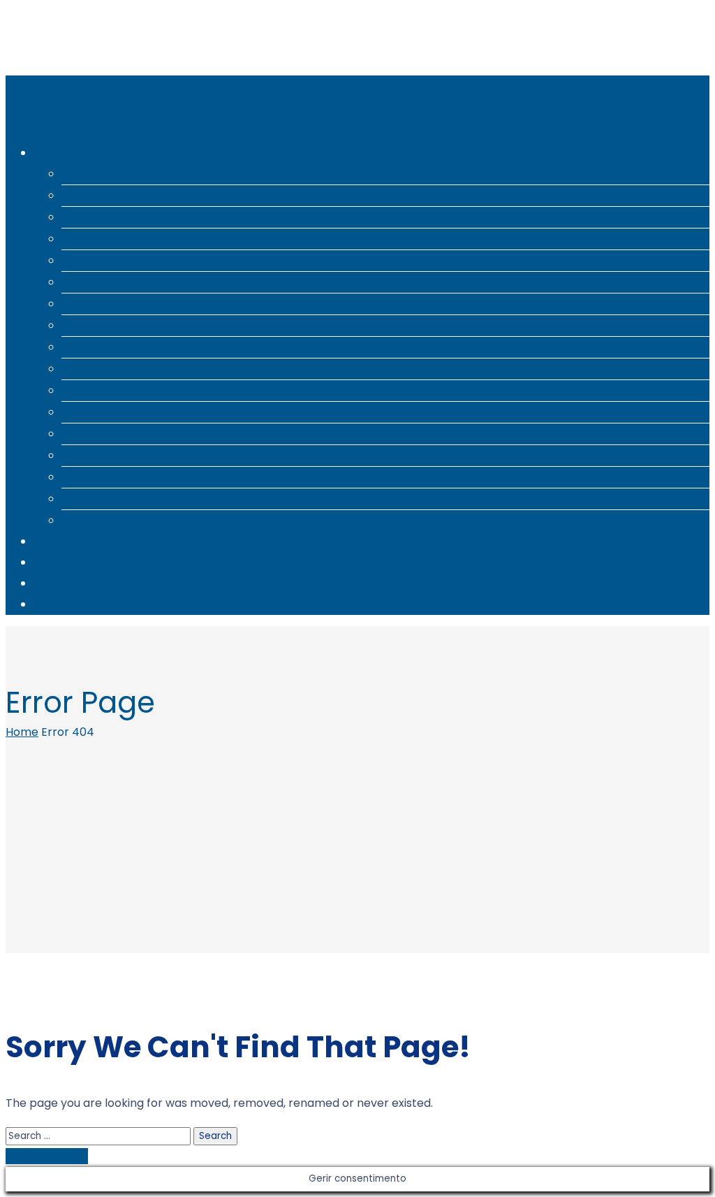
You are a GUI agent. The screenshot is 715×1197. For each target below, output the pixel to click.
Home (22, 732)
